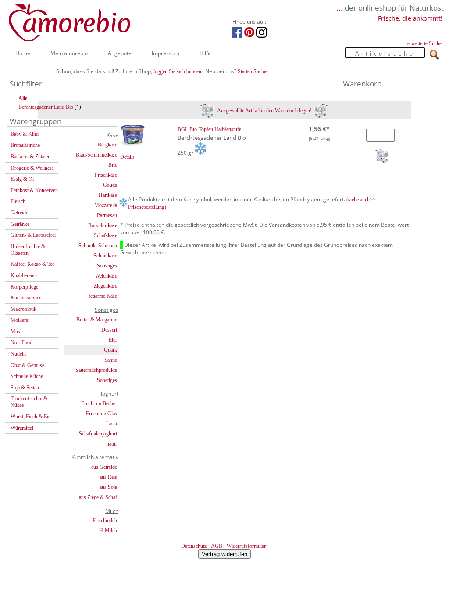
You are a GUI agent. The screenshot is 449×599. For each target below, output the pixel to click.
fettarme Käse (103, 296)
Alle (22, 98)
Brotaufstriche (25, 145)
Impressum (165, 53)
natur (112, 444)
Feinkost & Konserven (34, 190)
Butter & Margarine (96, 320)
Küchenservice (26, 298)
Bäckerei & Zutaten (30, 156)
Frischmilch (105, 520)
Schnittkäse (105, 256)
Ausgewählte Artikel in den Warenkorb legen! (264, 110)
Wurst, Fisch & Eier (31, 417)
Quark (110, 350)
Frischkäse (106, 175)
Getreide (19, 213)
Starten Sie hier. (254, 71)
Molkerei (20, 320)
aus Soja (108, 487)
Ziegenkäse (105, 286)
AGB (216, 546)
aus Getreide (104, 467)
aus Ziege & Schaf (98, 497)
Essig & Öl (22, 179)
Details (127, 157)
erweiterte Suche (424, 43)
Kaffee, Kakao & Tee (32, 264)
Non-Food (21, 342)
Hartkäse (108, 195)
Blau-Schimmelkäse (96, 155)
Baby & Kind (25, 134)
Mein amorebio (69, 53)
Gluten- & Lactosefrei (33, 235)
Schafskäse (105, 235)
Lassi (111, 424)
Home (22, 53)
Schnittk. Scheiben (97, 245)
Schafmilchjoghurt (98, 434)
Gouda (110, 185)
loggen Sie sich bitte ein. (178, 71)
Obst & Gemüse (27, 365)
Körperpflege (24, 287)
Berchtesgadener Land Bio (45, 107)
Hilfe (205, 53)
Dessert (109, 330)
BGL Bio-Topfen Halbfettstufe (209, 129)
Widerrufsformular (246, 546)
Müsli (17, 331)
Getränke (20, 224)
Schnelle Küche (27, 376)
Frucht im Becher (99, 403)
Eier (113, 340)
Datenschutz (194, 546)
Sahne (110, 360)
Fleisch (18, 201)
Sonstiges (107, 266)
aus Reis (108, 477)
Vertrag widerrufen (224, 554)
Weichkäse (106, 276)
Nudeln (18, 354)
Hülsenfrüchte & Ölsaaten (28, 249)
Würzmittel (22, 428)
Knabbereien (24, 275)
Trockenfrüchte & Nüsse (29, 402)
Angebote (120, 53)
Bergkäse (107, 145)
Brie (112, 165)
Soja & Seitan (25, 388)
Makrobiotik (23, 309)
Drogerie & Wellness (32, 168)
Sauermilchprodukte (96, 370)
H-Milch (108, 531)
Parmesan (107, 215)
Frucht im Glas (101, 413)
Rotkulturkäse (102, 225)
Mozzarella (105, 205)
